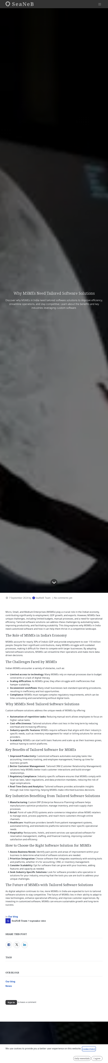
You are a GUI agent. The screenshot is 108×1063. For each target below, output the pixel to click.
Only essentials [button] (82, 1058)
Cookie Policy (88, 1049)
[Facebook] (8, 944)
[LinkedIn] (24, 944)
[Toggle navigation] (100, 4)
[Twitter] (16, 944)
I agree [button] (97, 1058)
